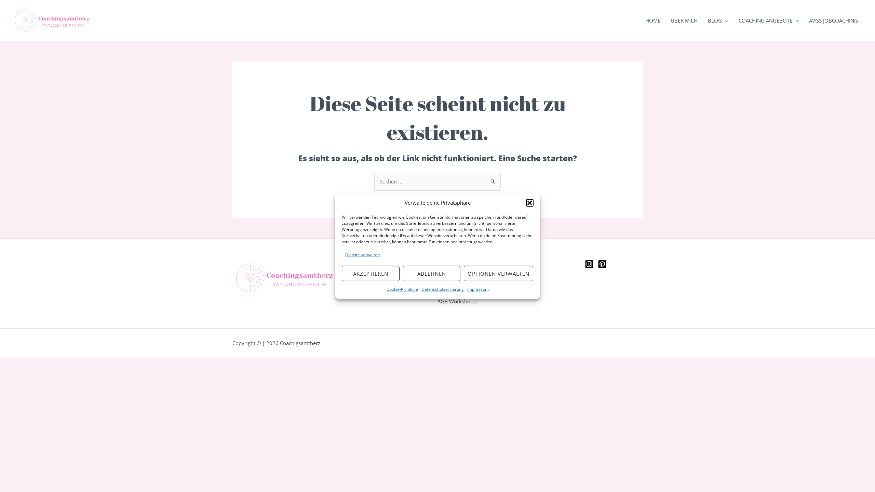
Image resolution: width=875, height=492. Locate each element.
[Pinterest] (602, 264)
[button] (529, 203)
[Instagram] (589, 264)
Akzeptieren (370, 273)
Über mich (684, 20)
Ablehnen (431, 273)
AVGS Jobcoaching (833, 20)
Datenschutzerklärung (442, 289)
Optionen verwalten (498, 273)
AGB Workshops (457, 301)
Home (652, 20)
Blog (715, 20)
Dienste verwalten (362, 254)
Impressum (478, 289)
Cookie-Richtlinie (402, 289)
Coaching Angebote (765, 20)
